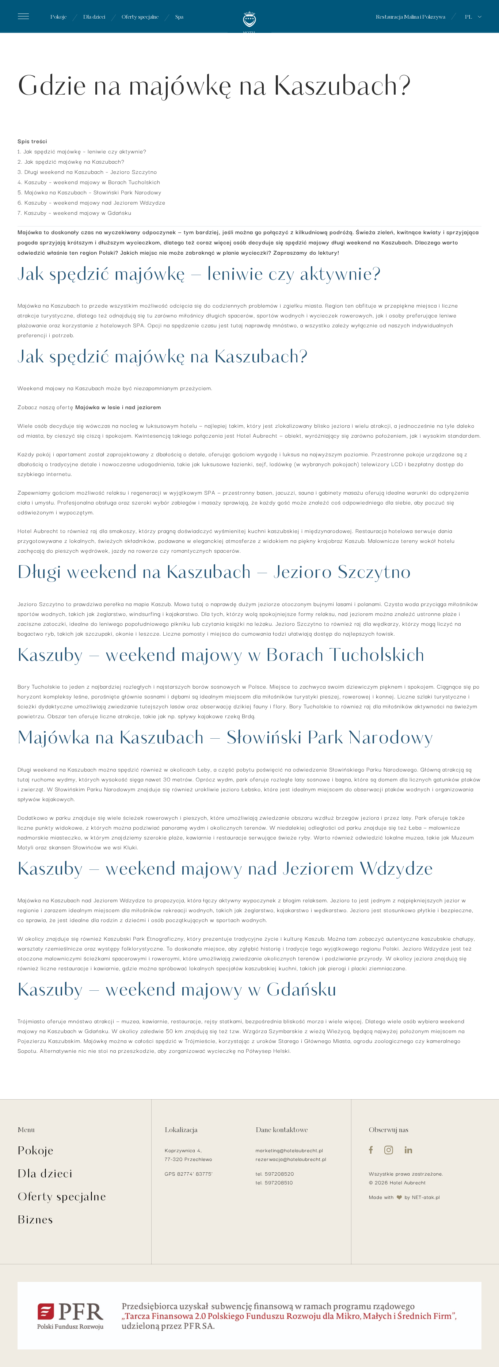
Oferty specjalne (140, 18)
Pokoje (58, 18)
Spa (179, 18)
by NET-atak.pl (422, 1197)
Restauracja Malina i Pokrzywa (410, 18)
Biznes (35, 1222)
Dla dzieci (94, 18)
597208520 (279, 1173)
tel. (260, 1173)
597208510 (279, 1182)
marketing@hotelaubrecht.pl (289, 1150)
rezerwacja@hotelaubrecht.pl (291, 1159)
